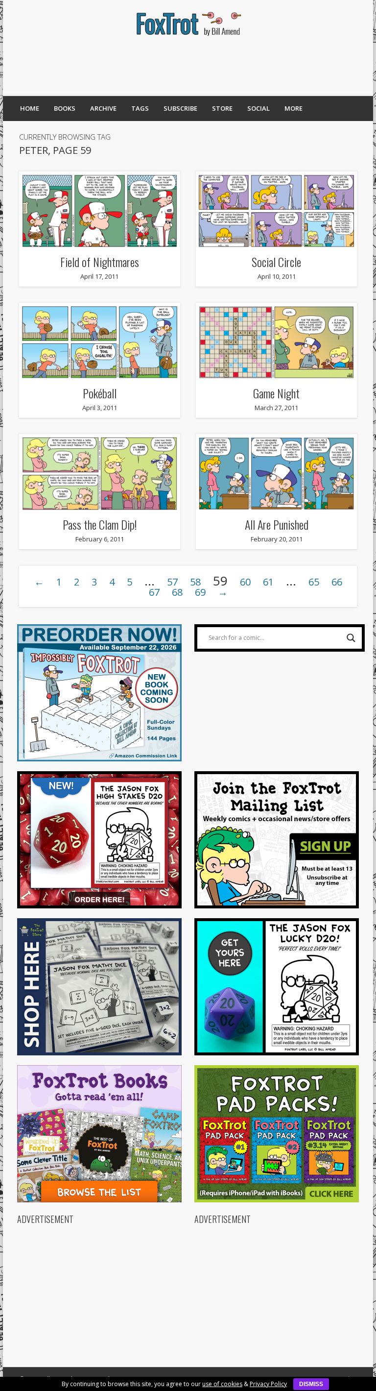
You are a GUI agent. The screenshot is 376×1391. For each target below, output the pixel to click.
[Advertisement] (188, 66)
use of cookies (222, 1384)
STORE (222, 108)
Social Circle (276, 261)
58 (195, 581)
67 (154, 592)
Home (29, 108)
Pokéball (100, 393)
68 (177, 592)
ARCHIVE (103, 108)
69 (200, 592)
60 (245, 581)
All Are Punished (276, 524)
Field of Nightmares (99, 261)
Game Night (276, 393)
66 (336, 581)
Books (64, 108)
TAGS (140, 108)
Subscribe (180, 108)
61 (268, 581)
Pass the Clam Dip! (100, 524)
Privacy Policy (268, 1384)
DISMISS (311, 1384)
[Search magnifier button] (351, 638)
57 (172, 581)
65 (313, 581)
